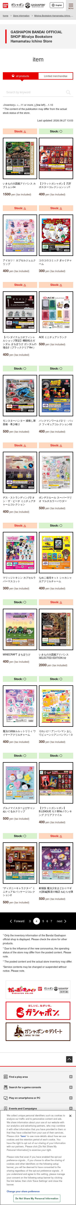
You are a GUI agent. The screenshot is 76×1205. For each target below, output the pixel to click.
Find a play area (18, 1076)
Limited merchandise (55, 76)
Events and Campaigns (23, 1108)
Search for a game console (25, 1087)
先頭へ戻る (69, 1059)
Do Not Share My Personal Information (37, 1198)
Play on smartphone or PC (24, 1097)
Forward (19, 921)
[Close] (70, 1116)
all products (22, 76)
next (59, 921)
